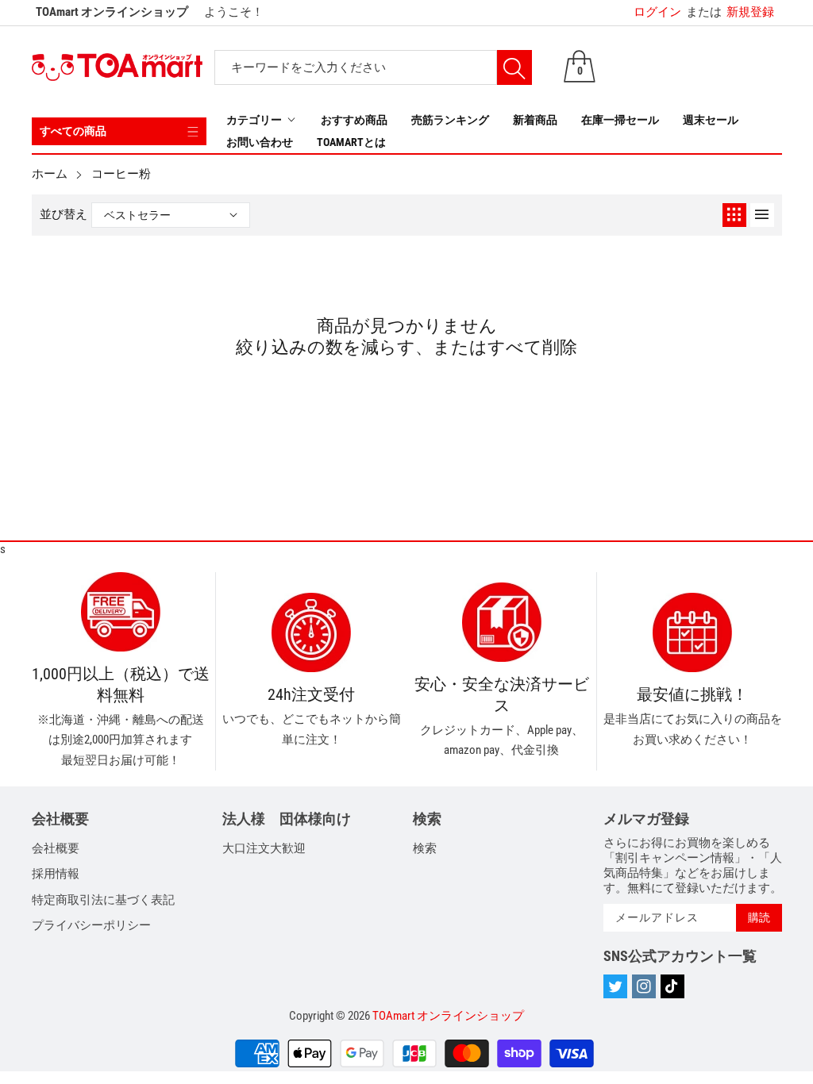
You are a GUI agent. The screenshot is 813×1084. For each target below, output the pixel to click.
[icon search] (514, 67)
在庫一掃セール (620, 119)
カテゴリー (254, 119)
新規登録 (730, 12)
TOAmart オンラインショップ (448, 1016)
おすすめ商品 (354, 119)
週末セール (710, 119)
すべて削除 (532, 346)
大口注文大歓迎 (264, 848)
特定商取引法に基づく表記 (103, 900)
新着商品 (535, 119)
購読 (759, 917)
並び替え (63, 214)
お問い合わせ (259, 142)
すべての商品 (73, 131)
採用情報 (55, 874)
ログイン (657, 12)
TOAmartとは (351, 142)
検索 (425, 848)
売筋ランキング (450, 119)
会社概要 (55, 848)
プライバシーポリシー (91, 925)
